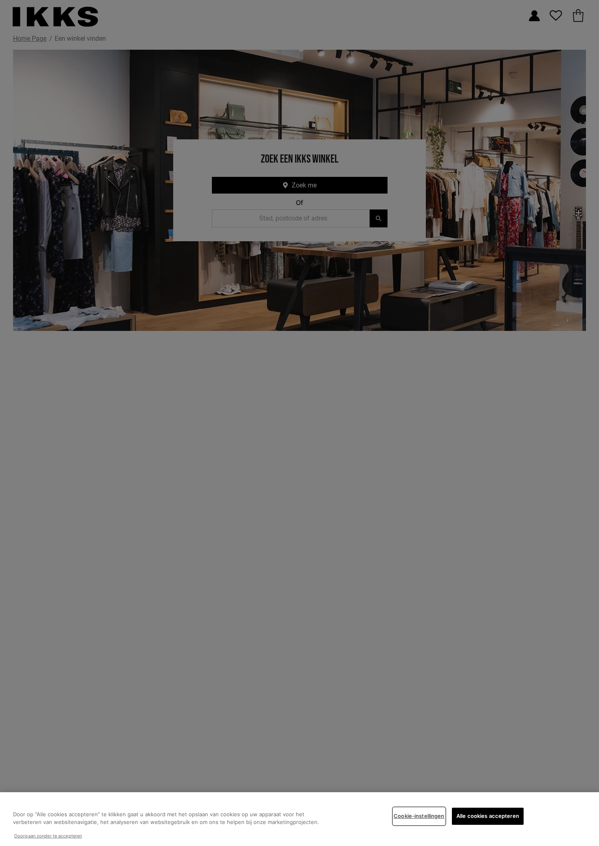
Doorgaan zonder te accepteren (48, 836)
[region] (299, 819)
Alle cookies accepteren (487, 816)
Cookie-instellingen (419, 816)
